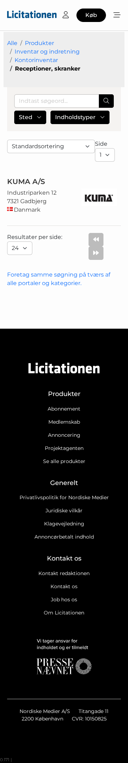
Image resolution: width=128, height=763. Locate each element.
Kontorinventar (36, 60)
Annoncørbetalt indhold (64, 537)
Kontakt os (64, 586)
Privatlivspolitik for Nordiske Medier (64, 497)
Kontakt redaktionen (64, 573)
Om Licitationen (64, 612)
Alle (12, 43)
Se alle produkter (64, 461)
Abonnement (64, 409)
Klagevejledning (64, 523)
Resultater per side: (35, 237)
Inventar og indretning (47, 51)
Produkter (39, 43)
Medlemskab (64, 422)
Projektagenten (64, 448)
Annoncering (64, 435)
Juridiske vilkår (64, 510)
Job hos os (64, 599)
